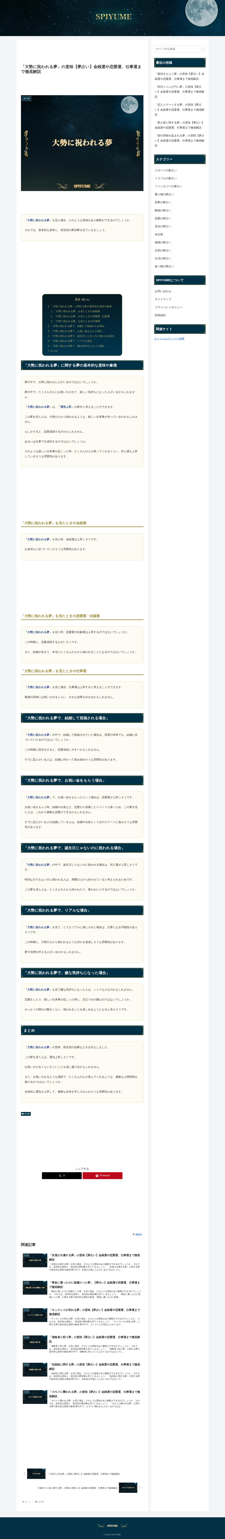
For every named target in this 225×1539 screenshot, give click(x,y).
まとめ (54, 350)
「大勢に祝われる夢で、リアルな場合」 (72, 340)
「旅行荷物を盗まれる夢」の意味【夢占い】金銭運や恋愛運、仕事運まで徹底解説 (179, 140)
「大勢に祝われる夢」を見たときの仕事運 (76, 321)
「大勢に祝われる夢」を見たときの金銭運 (76, 311)
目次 (77, 299)
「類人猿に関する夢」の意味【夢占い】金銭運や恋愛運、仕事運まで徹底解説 (179, 125)
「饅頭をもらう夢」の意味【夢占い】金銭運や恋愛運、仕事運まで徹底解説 (179, 76)
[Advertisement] (82, 52)
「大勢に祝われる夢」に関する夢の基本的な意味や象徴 (81, 306)
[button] (202, 49)
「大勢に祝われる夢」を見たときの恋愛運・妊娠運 (81, 316)
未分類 (27, 1114)
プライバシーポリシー (168, 307)
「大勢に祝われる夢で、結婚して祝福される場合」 (78, 326)
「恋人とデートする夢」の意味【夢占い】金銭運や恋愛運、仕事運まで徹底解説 (179, 109)
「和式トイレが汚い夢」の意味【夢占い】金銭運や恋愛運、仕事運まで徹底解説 (179, 91)
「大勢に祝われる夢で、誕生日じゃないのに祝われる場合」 (83, 336)
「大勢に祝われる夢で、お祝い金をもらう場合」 (77, 331)
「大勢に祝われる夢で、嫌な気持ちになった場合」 (78, 345)
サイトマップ (163, 299)
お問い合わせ (163, 291)
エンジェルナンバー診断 (169, 338)
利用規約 (160, 315)
